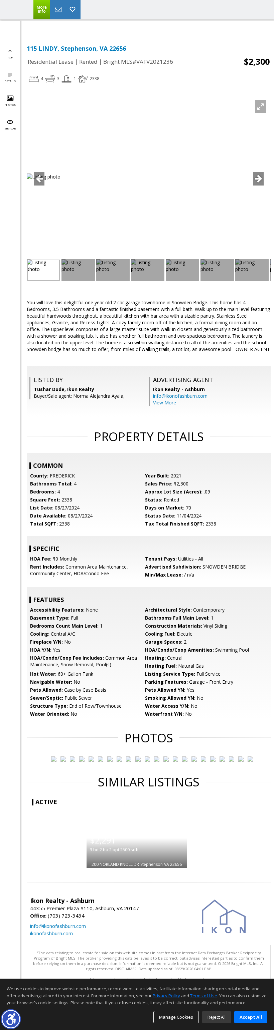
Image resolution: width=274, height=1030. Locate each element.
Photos (10, 104)
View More (164, 402)
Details (10, 81)
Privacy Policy (166, 996)
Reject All (217, 1017)
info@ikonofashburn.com (180, 396)
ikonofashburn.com (51, 933)
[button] (11, 1019)
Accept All (251, 1017)
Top (10, 57)
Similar (10, 128)
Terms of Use (203, 996)
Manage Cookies (176, 1017)
